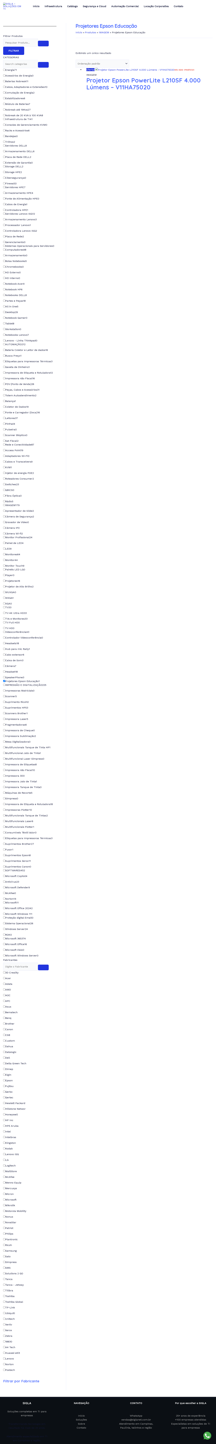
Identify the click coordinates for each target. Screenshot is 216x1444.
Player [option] (9, 575)
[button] (29, 960)
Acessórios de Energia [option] (19, 75)
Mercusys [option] (11, 1188)
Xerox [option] (8, 1330)
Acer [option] (8, 978)
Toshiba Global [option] (14, 1301)
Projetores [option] (12, 580)
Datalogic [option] (10, 1052)
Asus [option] (8, 1006)
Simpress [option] (11, 798)
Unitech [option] (10, 1318)
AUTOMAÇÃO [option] (15, 344)
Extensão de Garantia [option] (19, 162)
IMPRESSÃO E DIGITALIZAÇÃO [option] (25, 684)
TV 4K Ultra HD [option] (16, 613)
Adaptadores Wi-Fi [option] (17, 455)
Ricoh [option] (8, 1245)
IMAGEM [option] (12, 505)
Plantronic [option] (11, 1239)
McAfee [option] (10, 893)
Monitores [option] (12, 554)
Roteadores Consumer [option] (19, 478)
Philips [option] (9, 1233)
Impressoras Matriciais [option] (19, 690)
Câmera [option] (10, 666)
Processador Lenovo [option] (18, 225)
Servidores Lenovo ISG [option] (20, 213)
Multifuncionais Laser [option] (19, 821)
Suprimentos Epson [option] (18, 855)
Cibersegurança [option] (15, 177)
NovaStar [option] (10, 1222)
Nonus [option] (9, 1216)
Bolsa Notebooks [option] (16, 261)
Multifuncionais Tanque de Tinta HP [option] (27, 747)
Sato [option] (8, 1256)
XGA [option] (8, 603)
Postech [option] (10, 1369)
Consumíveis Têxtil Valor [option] (21, 832)
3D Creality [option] (12, 972)
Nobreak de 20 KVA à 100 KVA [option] (24, 115)
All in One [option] (11, 306)
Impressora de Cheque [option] (20, 730)
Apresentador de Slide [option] (19, 510)
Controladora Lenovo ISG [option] (21, 230)
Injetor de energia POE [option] (19, 473)
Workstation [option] (13, 329)
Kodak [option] (9, 1148)
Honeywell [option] (11, 1114)
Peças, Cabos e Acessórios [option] (22, 389)
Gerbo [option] (8, 1091)
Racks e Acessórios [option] (17, 130)
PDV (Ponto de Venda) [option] (19, 384)
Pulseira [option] (11, 429)
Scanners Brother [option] (16, 713)
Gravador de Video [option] (17, 522)
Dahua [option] (9, 1046)
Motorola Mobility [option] (15, 1211)
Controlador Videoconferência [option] (24, 637)
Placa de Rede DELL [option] (18, 156)
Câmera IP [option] (12, 527)
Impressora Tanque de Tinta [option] (23, 787)
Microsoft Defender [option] (17, 887)
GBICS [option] (9, 490)
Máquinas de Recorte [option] (18, 792)
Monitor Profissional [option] (18, 537)
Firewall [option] (11, 183)
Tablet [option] (9, 323)
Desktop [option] (11, 312)
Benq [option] (8, 1017)
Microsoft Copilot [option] (16, 876)
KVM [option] (8, 467)
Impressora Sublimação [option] (20, 736)
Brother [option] (9, 1023)
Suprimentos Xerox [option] (18, 860)
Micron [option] (9, 1193)
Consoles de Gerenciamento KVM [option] (26, 124)
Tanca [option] (8, 1279)
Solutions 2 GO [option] (14, 1273)
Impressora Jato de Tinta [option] (21, 781)
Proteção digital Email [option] (19, 917)
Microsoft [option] (12, 902)
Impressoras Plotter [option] (18, 809)
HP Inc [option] (9, 1120)
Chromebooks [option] (14, 266)
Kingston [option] (10, 1142)
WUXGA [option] (10, 592)
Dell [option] (7, 1057)
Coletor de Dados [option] (17, 406)
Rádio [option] (9, 501)
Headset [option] (11, 671)
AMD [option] (8, 989)
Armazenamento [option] (16, 255)
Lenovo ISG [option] (12, 1154)
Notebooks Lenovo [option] (17, 334)
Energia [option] (11, 69)
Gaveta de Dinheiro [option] (17, 367)
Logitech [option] (10, 1165)
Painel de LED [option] (14, 543)
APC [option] (7, 1000)
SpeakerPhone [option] (14, 677)
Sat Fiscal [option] (12, 440)
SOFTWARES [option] (15, 870)
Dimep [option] (9, 1069)
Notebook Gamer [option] (16, 317)
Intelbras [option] (10, 1137)
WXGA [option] (9, 597)
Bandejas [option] (11, 136)
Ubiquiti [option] (10, 1313)
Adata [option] (8, 983)
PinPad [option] (10, 423)
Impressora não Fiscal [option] (20, 378)
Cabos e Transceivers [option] (19, 461)
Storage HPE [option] (13, 172)
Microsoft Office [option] (16, 944)
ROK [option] (8, 934)
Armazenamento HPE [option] (19, 192)
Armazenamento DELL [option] (19, 151)
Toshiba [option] (10, 1296)
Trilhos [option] (10, 141)
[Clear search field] (43, 43)
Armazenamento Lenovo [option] (21, 219)
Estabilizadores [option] (15, 98)
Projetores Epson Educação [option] (22, 681)
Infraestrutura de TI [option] (19, 119)
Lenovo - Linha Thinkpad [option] (21, 340)
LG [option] (7, 1159)
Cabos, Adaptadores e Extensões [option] (26, 86)
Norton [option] (10, 898)
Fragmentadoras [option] (16, 724)
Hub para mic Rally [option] (17, 648)
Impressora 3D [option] (15, 775)
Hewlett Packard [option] (15, 1103)
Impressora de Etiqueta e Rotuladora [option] (29, 372)
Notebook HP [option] (13, 289)
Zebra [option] (8, 1335)
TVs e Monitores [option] (16, 618)
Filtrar (14, 50)
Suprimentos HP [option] (16, 707)
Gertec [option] (9, 1097)
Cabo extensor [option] (14, 654)
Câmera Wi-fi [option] (14, 533)
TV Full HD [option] (12, 622)
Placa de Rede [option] (14, 236)
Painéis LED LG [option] (15, 569)
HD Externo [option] (13, 272)
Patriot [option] (9, 1228)
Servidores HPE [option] (15, 187)
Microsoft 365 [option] (15, 938)
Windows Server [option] (16, 929)
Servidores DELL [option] (16, 145)
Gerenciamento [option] (15, 242)
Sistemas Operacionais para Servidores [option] (29, 245)
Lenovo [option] (9, 1358)
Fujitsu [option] (9, 1086)
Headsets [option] (12, 643)
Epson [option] (9, 1080)
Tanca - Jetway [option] (14, 1284)
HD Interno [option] (12, 278)
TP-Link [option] (10, 1307)
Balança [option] (10, 401)
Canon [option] (9, 1029)
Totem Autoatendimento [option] (20, 395)
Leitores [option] (11, 418)
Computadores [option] (15, 249)
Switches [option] (12, 484)
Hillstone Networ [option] (15, 1108)
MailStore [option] (11, 1171)
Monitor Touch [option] (14, 565)
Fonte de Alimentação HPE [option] (22, 198)
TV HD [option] (9, 628)
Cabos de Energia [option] (16, 204)
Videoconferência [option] (17, 631)
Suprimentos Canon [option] (18, 866)
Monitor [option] (11, 560)
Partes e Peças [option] (15, 300)
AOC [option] (7, 995)
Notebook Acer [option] (15, 283)
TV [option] (8, 607)
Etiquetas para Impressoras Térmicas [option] (28, 361)
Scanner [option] (11, 696)
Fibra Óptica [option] (13, 495)
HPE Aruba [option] (12, 1125)
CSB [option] (7, 1035)
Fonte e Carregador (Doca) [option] (22, 412)
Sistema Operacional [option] (19, 923)
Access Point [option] (14, 450)
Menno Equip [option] (13, 1182)
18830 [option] (8, 1341)
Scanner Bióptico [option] (16, 435)
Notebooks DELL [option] (16, 295)
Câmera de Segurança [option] (19, 516)
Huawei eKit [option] (12, 1352)
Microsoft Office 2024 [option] (19, 908)
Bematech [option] (11, 1012)
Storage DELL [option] (14, 166)
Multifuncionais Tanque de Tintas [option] (26, 815)
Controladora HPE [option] (16, 209)
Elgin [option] (8, 1074)
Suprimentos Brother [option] (19, 843)
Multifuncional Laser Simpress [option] (24, 758)
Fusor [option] (9, 849)
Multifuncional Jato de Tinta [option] (23, 753)
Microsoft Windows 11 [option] (18, 913)
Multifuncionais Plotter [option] (19, 826)
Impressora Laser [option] (16, 719)
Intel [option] (8, 1131)
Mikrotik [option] (10, 1205)
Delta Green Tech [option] (15, 1063)
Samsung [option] (11, 1250)
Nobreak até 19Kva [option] (18, 109)
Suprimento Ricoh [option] (17, 701)
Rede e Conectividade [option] (19, 444)
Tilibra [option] (9, 1290)
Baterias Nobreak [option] (16, 81)
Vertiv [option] (8, 1324)
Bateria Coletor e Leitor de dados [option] (26, 350)
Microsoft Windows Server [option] (21, 955)
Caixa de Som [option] (14, 660)
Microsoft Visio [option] (14, 949)
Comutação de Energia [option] (19, 92)
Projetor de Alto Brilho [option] (19, 586)
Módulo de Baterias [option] (17, 104)
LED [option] (8, 548)
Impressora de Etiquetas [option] (21, 764)
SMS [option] (8, 1267)
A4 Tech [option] (10, 1347)
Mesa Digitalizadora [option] (18, 741)
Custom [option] (10, 1040)
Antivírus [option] (12, 881)
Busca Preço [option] (13, 355)
